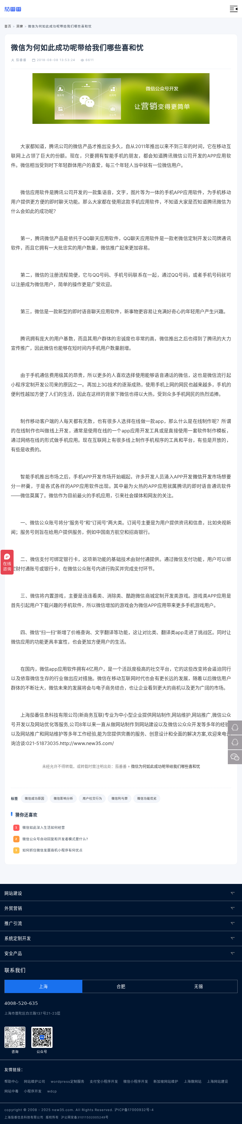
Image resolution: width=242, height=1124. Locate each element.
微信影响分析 (63, 798)
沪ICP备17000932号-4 (134, 1110)
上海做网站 (193, 1081)
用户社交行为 (92, 798)
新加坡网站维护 (165, 1081)
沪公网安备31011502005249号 (85, 1117)
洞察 (19, 26)
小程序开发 (33, 1091)
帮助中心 (11, 1081)
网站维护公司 (34, 1081)
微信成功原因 (34, 798)
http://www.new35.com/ (87, 743)
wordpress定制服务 (67, 1081)
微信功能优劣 (147, 798)
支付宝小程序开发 (104, 1081)
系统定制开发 (17, 938)
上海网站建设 (217, 1081)
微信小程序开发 (135, 1081)
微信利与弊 (120, 798)
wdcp (52, 1091)
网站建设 (13, 893)
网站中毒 (11, 1091)
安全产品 (13, 953)
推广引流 (13, 923)
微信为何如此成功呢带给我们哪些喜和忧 (165, 766)
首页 (8, 26)
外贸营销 (13, 908)
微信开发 (202, 477)
